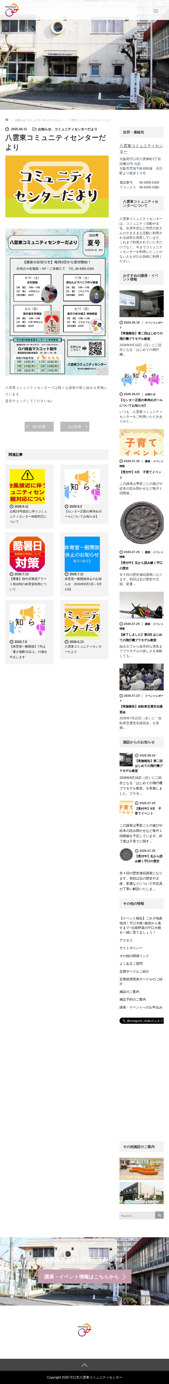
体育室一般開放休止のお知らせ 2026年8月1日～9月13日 (83, 584)
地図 (137, 164)
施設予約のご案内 (132, 999)
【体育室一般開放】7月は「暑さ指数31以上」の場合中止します (28, 652)
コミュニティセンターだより (76, 129)
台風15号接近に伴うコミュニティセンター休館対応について (28, 517)
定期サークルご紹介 (134, 971)
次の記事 (74, 427)
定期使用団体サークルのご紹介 (140, 981)
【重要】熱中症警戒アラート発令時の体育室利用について (28, 584)
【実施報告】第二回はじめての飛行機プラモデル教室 (141, 766)
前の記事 (39, 427)
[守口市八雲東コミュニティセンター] (11, 9)
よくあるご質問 (131, 963)
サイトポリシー (131, 948)
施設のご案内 (129, 991)
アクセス (126, 940)
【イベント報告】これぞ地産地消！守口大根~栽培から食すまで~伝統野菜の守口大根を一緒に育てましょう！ (140, 925)
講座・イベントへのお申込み (140, 1007)
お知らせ (44, 129)
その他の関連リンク (134, 956)
